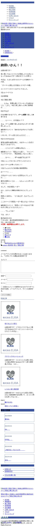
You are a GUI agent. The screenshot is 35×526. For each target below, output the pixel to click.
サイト (3, 283)
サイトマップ (13, 20)
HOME (11, 6)
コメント (4, 259)
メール (4, 279)
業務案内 (12, 7)
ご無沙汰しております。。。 (15, 450)
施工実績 (12, 9)
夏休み (7, 419)
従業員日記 (20, 243)
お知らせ (8, 469)
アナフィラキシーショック (14, 356)
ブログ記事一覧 (10, 475)
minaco (5, 245)
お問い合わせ (13, 16)
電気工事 (21, 245)
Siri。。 (7, 429)
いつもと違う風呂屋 (12, 389)
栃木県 (10, 245)
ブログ (11, 18)
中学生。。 (9, 439)
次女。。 (8, 460)
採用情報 (12, 11)
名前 (3, 276)
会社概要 (12, 14)
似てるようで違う (11, 323)
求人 (15, 245)
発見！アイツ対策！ (12, 406)
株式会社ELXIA (10, 243)
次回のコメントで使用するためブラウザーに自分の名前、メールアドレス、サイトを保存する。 (17, 289)
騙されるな (8, 402)
